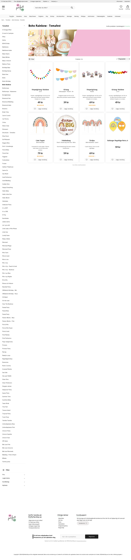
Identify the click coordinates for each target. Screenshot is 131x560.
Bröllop (52, 16)
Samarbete (61, 524)
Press (59, 522)
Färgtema (40, 16)
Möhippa (83, 16)
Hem (2, 20)
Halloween (117, 16)
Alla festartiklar (60, 16)
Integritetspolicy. (81, 541)
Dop (47, 16)
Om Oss (60, 520)
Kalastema (19, 16)
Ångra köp (61, 527)
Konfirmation (91, 16)
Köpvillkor (61, 518)
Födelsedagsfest (101, 16)
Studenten (109, 16)
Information (119, 1)
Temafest (11, 16)
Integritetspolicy (63, 526)
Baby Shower (32, 16)
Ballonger (69, 16)
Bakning (76, 16)
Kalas (25, 16)
